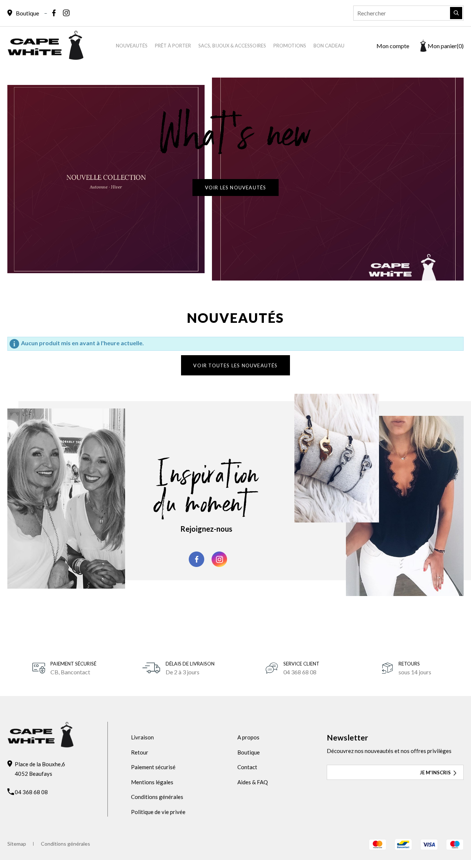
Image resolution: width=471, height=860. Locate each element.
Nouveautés (132, 46)
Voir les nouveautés (235, 187)
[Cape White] (45, 57)
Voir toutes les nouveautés (235, 365)
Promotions (289, 46)
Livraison (142, 737)
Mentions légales (152, 782)
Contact (247, 767)
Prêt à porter (173, 46)
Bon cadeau (329, 46)
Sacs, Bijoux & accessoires (232, 46)
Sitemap (16, 844)
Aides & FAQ (252, 782)
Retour (139, 752)
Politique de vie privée (158, 812)
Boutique (248, 752)
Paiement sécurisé (153, 767)
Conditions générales (157, 796)
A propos (248, 737)
